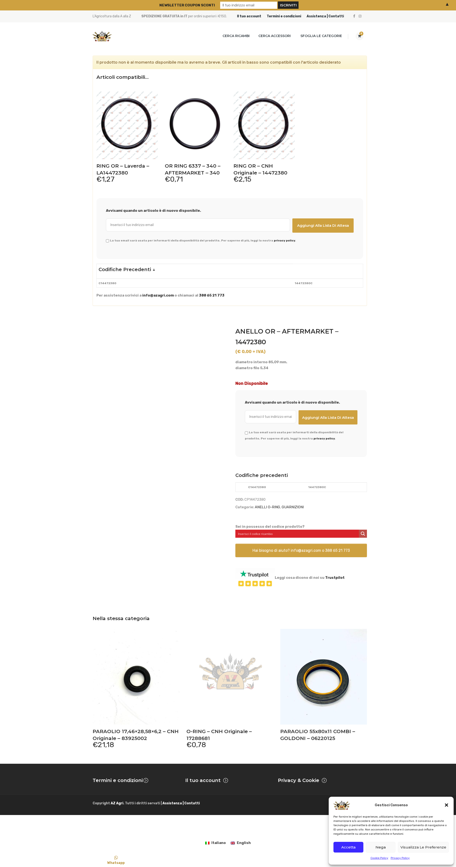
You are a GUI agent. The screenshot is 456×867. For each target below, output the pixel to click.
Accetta (348, 847)
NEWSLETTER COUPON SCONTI (187, 5)
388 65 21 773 (211, 295)
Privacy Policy (400, 858)
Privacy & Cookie (298, 780)
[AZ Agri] (102, 36)
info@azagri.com (158, 295)
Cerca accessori (274, 36)
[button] (446, 805)
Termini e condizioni (284, 16)
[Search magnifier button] (363, 534)
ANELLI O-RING (267, 507)
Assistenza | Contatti (325, 16)
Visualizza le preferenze (423, 847)
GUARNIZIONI (293, 507)
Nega (380, 847)
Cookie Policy (379, 858)
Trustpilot (335, 577)
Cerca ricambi (236, 36)
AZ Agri (117, 803)
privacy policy (284, 240)
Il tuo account (249, 16)
